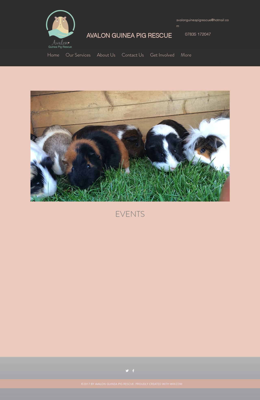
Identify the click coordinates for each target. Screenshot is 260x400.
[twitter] (127, 371)
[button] (220, 61)
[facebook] (133, 371)
